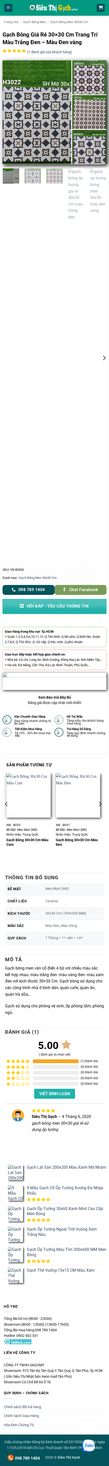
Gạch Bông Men (34, 22)
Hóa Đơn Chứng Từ (19, 1425)
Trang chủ (11, 22)
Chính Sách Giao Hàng (21, 1416)
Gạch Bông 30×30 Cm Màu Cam (27, 842)
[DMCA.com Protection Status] (17, 1341)
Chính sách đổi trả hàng (22, 1407)
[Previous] (10, 112)
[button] (8, 8)
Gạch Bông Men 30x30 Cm (69, 22)
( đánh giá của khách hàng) (49, 52)
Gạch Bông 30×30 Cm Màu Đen (77, 842)
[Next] (98, 112)
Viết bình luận (54, 1093)
